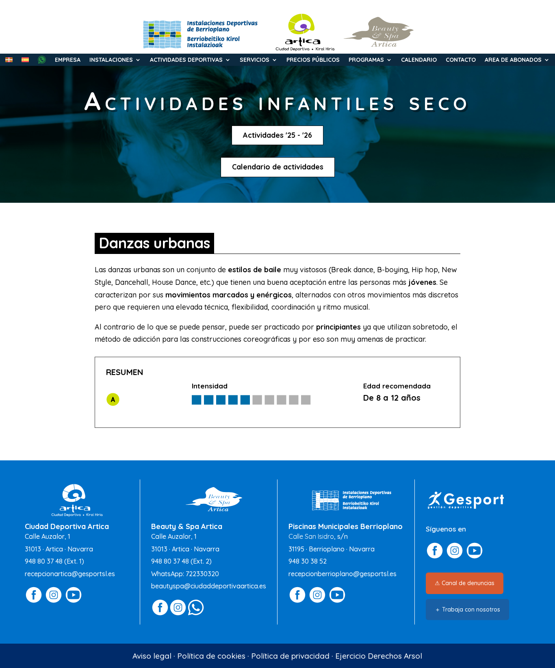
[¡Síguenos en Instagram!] (54, 601)
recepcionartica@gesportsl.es (70, 574)
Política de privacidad (290, 656)
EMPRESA (67, 60)
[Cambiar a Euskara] (9, 61)
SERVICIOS (254, 60)
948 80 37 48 (44, 561)
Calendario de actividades (277, 166)
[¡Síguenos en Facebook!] (34, 601)
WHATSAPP (42, 60)
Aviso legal (151, 656)
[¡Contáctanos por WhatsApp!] (196, 613)
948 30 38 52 (307, 561)
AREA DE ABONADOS (513, 60)
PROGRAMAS (366, 60)
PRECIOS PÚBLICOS (313, 60)
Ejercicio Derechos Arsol (378, 656)
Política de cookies (211, 656)
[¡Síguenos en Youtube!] (73, 601)
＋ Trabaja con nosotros (467, 609)
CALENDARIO (419, 60)
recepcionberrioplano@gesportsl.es (342, 574)
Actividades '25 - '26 (277, 135)
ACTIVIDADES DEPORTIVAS (186, 60)
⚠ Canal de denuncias (464, 583)
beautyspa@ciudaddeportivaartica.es (208, 586)
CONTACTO (461, 60)
